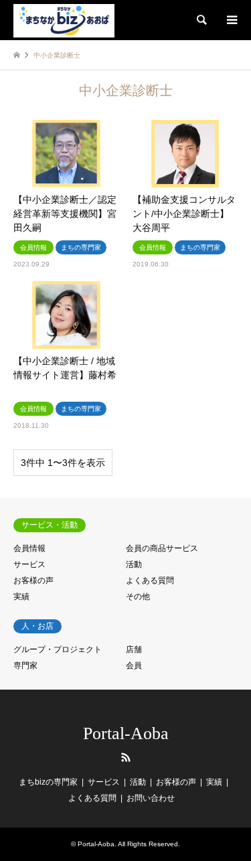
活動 (134, 564)
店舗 (134, 649)
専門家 (25, 665)
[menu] (231, 20)
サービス (29, 564)
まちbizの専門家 (48, 782)
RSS (126, 757)
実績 (21, 596)
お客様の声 (33, 580)
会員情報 (29, 548)
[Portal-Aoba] (63, 20)
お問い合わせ (151, 798)
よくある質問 (150, 580)
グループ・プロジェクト (57, 649)
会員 (134, 665)
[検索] (201, 20)
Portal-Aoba (126, 733)
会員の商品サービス (162, 548)
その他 (138, 596)
